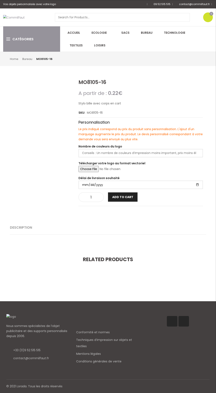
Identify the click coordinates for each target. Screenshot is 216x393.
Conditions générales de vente (99, 361)
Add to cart (122, 197)
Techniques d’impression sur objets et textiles (104, 343)
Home (14, 59)
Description (21, 227)
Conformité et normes (93, 332)
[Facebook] (172, 321)
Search (185, 17)
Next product (203, 58)
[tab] (21, 227)
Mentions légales (88, 354)
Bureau (27, 59)
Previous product (196, 58)
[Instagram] (183, 321)
